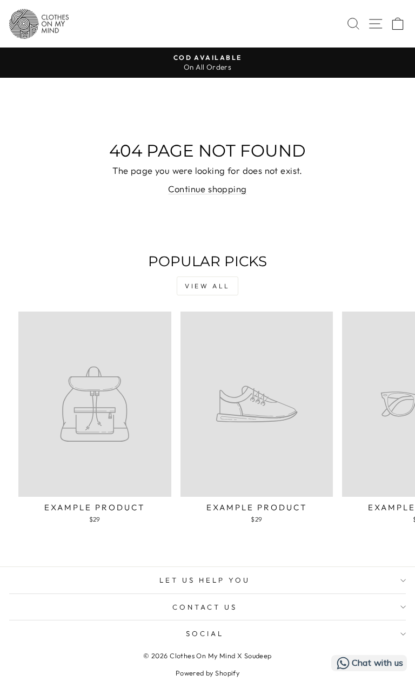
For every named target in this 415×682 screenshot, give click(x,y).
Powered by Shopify (207, 673)
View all (207, 286)
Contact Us (204, 607)
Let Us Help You (204, 580)
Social (205, 633)
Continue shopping (207, 188)
